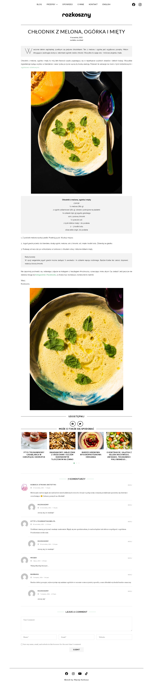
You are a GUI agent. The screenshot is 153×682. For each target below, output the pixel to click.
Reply (130, 485)
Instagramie (40, 275)
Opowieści (67, 4)
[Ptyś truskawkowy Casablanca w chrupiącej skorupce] (34, 440)
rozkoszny (76, 14)
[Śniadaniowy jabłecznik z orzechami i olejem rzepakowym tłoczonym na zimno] (62, 440)
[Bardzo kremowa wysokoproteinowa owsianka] (91, 440)
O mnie (80, 4)
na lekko (73, 40)
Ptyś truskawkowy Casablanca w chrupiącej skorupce (34, 454)
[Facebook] (133, 4)
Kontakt (93, 4)
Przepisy (51, 4)
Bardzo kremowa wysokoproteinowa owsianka (90, 454)
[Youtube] (80, 674)
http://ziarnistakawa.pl (42, 521)
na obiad (80, 40)
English (106, 4)
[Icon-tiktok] (86, 674)
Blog (39, 4)
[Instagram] (140, 4)
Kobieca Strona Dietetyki (43, 485)
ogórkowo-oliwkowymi (30, 67)
